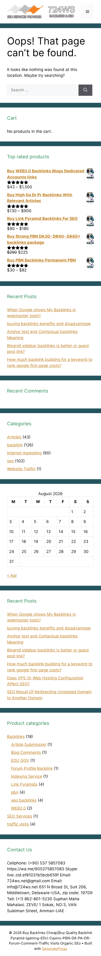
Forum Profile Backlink (32, 768)
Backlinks (16, 736)
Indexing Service (26, 776)
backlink (15, 445)
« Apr (12, 575)
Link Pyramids (24, 784)
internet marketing (24, 453)
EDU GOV (20, 760)
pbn (14, 792)
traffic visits (18, 824)
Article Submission (28, 744)
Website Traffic (21, 469)
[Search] (85, 90)
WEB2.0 (18, 808)
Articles (14, 437)
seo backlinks (24, 800)
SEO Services (19, 816)
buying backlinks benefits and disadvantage (49, 323)
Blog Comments (26, 752)
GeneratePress (54, 948)
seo (10, 461)
